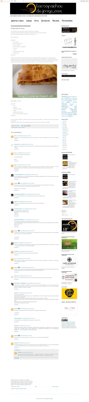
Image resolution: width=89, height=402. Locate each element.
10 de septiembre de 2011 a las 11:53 (27, 183)
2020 (64, 121)
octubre (64, 132)
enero (64, 147)
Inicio (36, 386)
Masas (75, 108)
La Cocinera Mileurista (18, 174)
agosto (64, 135)
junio (64, 139)
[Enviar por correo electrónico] (24, 125)
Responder (16, 140)
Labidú (15, 201)
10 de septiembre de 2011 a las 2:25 (24, 135)
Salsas (75, 114)
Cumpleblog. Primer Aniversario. (72, 191)
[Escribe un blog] (25, 125)
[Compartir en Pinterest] (29, 125)
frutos (76, 105)
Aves (76, 96)
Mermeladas (64, 111)
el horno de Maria (17, 318)
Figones (69, 161)
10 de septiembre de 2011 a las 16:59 (24, 201)
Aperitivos (16, 127)
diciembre (64, 129)
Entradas (65, 212)
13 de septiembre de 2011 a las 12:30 (27, 308)
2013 (64, 124)
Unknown (16, 183)
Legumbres (71, 108)
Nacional (23, 127)
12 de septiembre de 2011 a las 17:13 (24, 275)
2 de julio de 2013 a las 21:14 (27, 352)
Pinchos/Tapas (67, 20)
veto (15, 152)
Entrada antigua (55, 386)
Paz (15, 258)
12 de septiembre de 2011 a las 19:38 (33, 283)
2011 (64, 127)
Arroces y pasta (17, 20)
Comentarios (65, 215)
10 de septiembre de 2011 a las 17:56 (31, 219)
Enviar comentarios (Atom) (21, 388)
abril (63, 142)
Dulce (36, 20)
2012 (64, 126)
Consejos (69, 100)
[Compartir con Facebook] (28, 125)
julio (63, 137)
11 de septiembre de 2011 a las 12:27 (26, 251)
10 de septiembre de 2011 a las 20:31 (27, 230)
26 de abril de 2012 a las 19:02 (26, 335)
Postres (69, 114)
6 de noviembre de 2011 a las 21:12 (28, 318)
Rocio (15, 135)
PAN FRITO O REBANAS (19, 219)
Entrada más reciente (15, 386)
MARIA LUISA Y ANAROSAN (20, 283)
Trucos (65, 116)
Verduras (70, 116)
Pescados (55, 20)
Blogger (51, 398)
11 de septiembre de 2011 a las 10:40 (24, 242)
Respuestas (18, 350)
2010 (64, 149)
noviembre (65, 130)
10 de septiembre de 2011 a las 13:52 (32, 194)
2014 (64, 122)
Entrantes (45, 20)
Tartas (63, 116)
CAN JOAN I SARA (18, 208)
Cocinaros (16, 251)
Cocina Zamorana (72, 99)
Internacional (64, 108)
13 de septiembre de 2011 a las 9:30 (25, 292)
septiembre (65, 134)
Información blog (69, 106)
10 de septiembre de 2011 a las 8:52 (23, 152)
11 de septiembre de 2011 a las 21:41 (27, 267)
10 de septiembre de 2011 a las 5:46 (26, 144)
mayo (64, 140)
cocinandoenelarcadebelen (19, 194)
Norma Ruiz (16, 144)
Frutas (71, 105)
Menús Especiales (69, 109)
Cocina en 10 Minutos (72, 181)
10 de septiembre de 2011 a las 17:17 (29, 208)
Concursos (64, 100)
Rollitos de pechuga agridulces (72, 201)
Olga (15, 164)
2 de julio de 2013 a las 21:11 (23, 342)
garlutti (15, 242)
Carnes (29, 20)
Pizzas (63, 114)
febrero (64, 145)
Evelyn (15, 275)
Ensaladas (75, 102)
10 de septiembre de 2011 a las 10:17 (31, 174)
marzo (64, 143)
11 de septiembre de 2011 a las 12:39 (23, 258)
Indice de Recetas (71, 154)
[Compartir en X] (27, 125)
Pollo (66, 114)
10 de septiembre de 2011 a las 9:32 (23, 164)
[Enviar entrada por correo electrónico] (22, 125)
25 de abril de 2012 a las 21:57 (24, 325)
